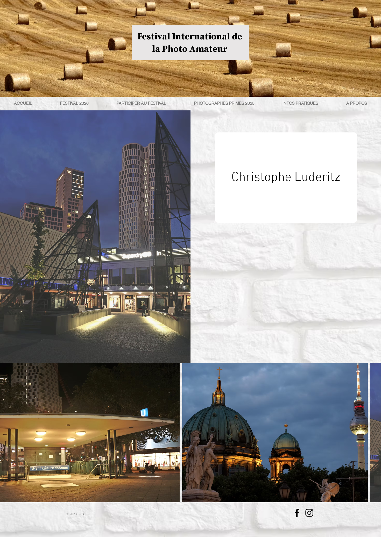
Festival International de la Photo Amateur (189, 42)
